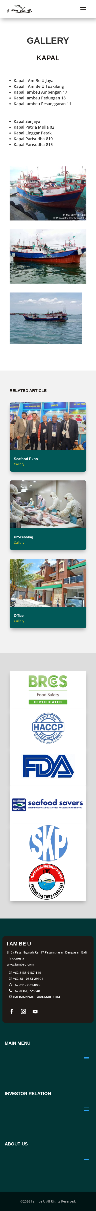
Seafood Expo (26, 459)
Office (19, 616)
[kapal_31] (46, 344)
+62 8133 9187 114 (27, 972)
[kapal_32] (48, 283)
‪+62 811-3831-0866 (27, 985)
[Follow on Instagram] (23, 1011)
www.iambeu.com (20, 964)
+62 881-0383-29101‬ (28, 978)
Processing (23, 537)
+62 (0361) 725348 (26, 991)
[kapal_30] (48, 220)
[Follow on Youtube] (35, 1011)
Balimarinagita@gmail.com (36, 997)
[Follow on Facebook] (12, 1011)
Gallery (19, 464)
